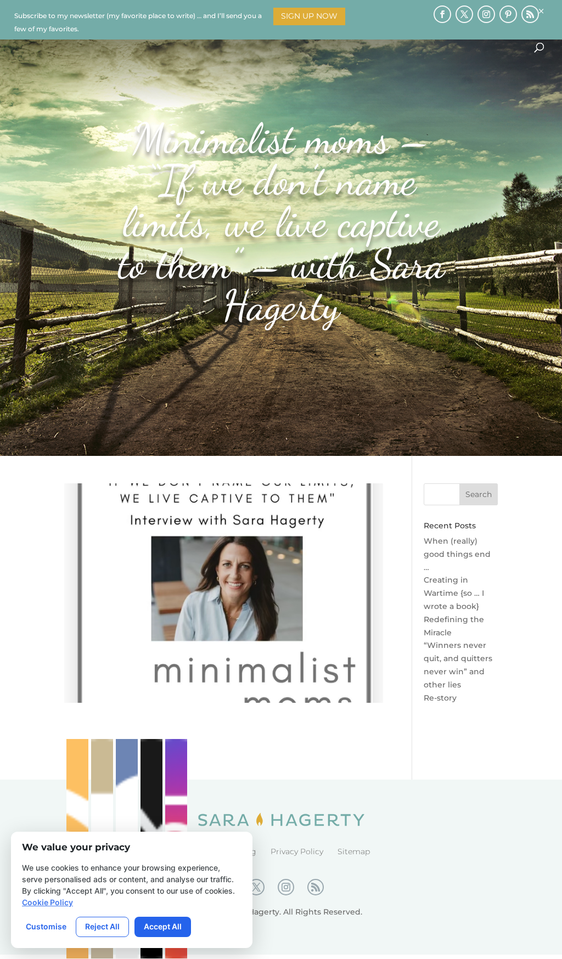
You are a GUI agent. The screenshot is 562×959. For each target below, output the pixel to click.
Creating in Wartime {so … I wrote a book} (454, 593)
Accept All (163, 926)
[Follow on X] (464, 14)
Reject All (102, 926)
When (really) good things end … (457, 554)
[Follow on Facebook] (442, 14)
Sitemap (354, 851)
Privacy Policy (297, 851)
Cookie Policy (47, 902)
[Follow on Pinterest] (508, 14)
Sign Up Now (309, 16)
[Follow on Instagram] (486, 14)
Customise (46, 926)
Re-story (440, 698)
